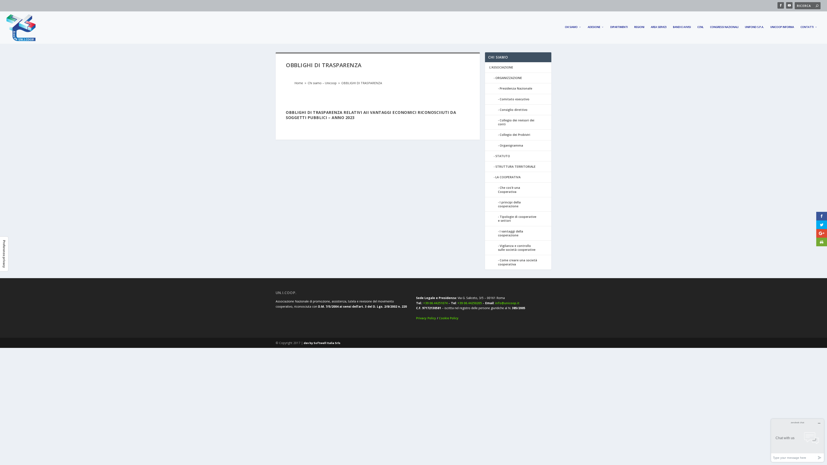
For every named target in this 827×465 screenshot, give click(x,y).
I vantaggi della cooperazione (510, 233)
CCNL (700, 27)
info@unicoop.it (507, 303)
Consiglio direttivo (513, 110)
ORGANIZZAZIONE (508, 78)
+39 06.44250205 (469, 303)
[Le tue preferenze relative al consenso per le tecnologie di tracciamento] (4, 254)
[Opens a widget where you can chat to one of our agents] (797, 440)
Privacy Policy (426, 318)
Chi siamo (571, 27)
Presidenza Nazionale (516, 88)
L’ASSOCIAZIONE (501, 67)
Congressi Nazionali (724, 27)
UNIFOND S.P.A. (754, 27)
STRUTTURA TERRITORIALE (515, 166)
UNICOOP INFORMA (782, 27)
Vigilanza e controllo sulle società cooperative (516, 248)
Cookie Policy (449, 318)
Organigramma (511, 145)
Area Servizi (659, 27)
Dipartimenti (619, 27)
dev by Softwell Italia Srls (322, 343)
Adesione (594, 27)
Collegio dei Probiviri (515, 135)
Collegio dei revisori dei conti (516, 122)
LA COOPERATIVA (508, 177)
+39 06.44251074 (435, 303)
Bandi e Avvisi (682, 27)
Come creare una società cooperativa (517, 262)
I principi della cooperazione (509, 204)
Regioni (639, 27)
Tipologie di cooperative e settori (517, 219)
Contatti (807, 27)
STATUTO (502, 156)
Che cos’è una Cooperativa (509, 190)
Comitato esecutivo (514, 99)
